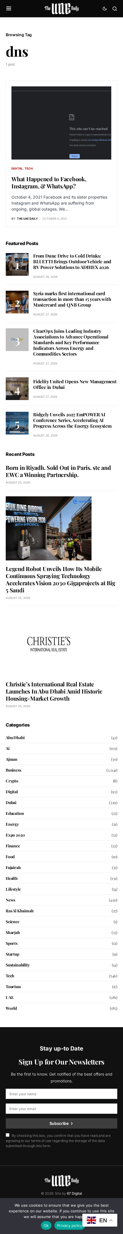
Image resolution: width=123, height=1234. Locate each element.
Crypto (12, 781)
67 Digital (74, 1193)
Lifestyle (13, 889)
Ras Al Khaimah (20, 910)
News (10, 900)
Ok (46, 1225)
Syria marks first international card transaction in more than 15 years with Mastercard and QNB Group (72, 299)
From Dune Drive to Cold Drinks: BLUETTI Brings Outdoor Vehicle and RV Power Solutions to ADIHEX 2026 (72, 261)
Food (10, 856)
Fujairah (13, 867)
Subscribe (59, 1123)
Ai (7, 748)
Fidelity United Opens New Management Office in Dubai (75, 384)
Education (15, 813)
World (11, 1008)
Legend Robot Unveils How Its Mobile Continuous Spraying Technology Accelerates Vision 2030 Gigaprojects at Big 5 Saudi (60, 579)
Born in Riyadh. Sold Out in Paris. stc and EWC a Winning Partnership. (58, 471)
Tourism (13, 986)
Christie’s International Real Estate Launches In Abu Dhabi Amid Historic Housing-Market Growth (54, 691)
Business (13, 770)
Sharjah (13, 932)
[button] (9, 8)
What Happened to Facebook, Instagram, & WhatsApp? (48, 182)
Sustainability (18, 965)
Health (12, 878)
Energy (12, 824)
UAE (9, 997)
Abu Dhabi (15, 737)
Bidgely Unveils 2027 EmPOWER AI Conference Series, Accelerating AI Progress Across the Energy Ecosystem (72, 420)
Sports (11, 943)
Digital (17, 168)
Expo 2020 (15, 835)
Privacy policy (69, 1225)
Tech (29, 168)
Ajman (11, 759)
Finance (13, 845)
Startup (12, 954)
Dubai (11, 802)
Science (12, 921)
